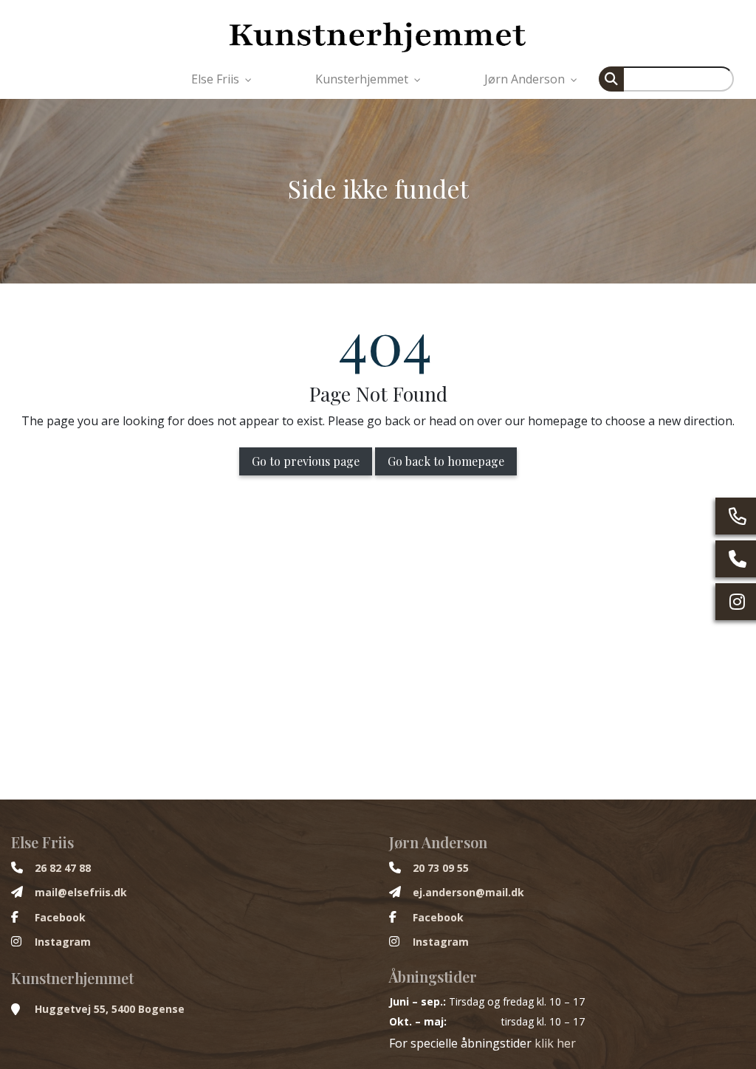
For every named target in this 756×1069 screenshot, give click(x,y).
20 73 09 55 (441, 868)
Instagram (63, 942)
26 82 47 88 (63, 868)
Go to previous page (306, 461)
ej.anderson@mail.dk (468, 892)
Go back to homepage (446, 461)
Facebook (60, 917)
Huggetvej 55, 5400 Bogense (110, 1009)
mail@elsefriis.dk (81, 892)
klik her (555, 1043)
